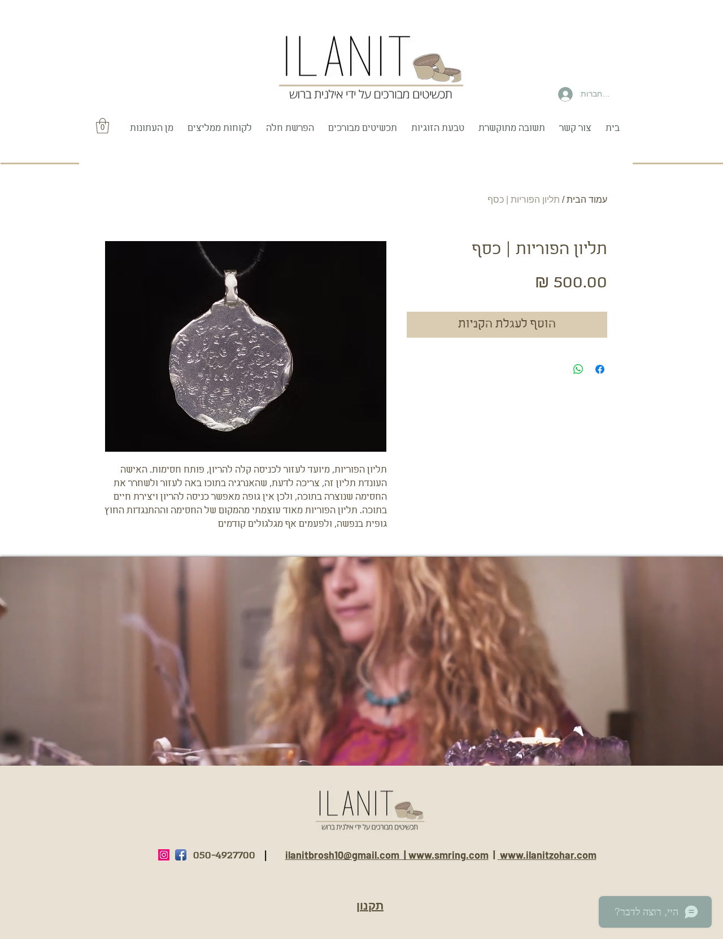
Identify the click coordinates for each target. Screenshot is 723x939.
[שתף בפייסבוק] (600, 369)
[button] (102, 125)
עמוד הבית (587, 199)
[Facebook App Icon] (180, 855)
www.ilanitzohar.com (547, 855)
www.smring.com (448, 855)
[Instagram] (163, 855)
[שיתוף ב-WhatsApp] (578, 369)
